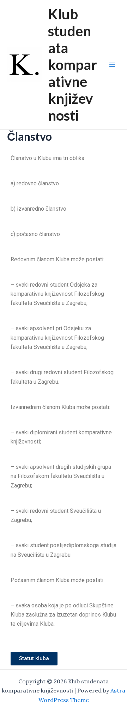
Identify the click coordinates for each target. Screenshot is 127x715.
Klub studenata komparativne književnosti (72, 65)
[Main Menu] (112, 64)
